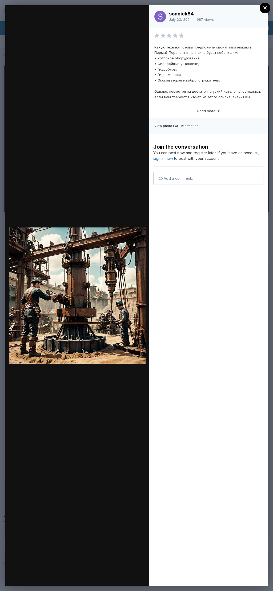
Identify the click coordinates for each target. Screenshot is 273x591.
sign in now (163, 158)
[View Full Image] (140, 15)
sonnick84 (181, 14)
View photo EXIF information (176, 126)
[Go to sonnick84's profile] (160, 16)
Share (131, 576)
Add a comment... (178, 178)
